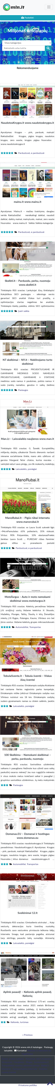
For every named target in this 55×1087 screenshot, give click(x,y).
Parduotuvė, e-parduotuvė (31, 153)
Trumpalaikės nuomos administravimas (20, 1065)
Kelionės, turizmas (19, 1022)
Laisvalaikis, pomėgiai (26, 469)
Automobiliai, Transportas (28, 627)
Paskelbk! (29, 18)
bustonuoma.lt (41, 1062)
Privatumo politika (27, 1085)
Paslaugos (23, 390)
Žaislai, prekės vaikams (13, 1059)
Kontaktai (21, 1051)
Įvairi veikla (23, 311)
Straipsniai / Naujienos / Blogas (17, 1062)
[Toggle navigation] (49, 7)
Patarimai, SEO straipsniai (38, 1059)
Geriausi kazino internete (25, 1069)
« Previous (27, 1035)
